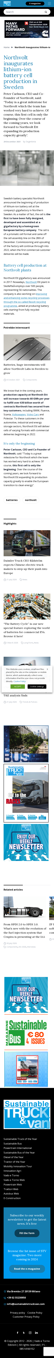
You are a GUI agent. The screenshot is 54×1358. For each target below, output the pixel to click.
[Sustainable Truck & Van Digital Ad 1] (27, 29)
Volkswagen (19, 414)
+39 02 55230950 (16, 1297)
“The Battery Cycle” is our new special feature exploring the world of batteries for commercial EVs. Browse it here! (27, 630)
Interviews (31, 947)
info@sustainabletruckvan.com (25, 1304)
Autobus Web (11, 1193)
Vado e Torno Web (14, 1180)
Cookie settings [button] (37, 686)
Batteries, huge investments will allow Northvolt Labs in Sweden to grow (26, 369)
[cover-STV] (27, 793)
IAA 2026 (22, 947)
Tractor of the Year (14, 1161)
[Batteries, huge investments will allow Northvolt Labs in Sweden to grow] (27, 347)
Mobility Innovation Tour (18, 1166)
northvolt (31, 500)
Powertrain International (18, 1148)
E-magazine (35, 3)
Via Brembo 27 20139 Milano (23, 1291)
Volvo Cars (33, 414)
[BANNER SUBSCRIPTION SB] (26, 1032)
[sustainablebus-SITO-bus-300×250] (27, 743)
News (24, 579)
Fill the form (27, 1233)
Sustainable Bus (13, 1143)
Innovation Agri (12, 1170)
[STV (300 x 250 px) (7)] (26, 1069)
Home (7, 47)
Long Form (28, 642)
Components (31, 380)
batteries (12, 500)
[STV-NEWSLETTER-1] (27, 842)
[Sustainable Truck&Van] (7, 3)
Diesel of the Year (14, 1157)
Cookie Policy (34, 1312)
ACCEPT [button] (17, 686)
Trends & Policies (29, 702)
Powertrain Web (13, 1184)
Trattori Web (11, 1189)
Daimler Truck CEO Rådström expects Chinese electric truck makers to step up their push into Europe (25, 567)
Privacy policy (17, 1312)
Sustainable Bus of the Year (19, 1152)
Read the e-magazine (27, 1268)
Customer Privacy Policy (26, 1316)
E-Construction (12, 1198)
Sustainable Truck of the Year (20, 1139)
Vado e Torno (11, 1175)
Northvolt (31, 282)
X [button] (47, 669)
